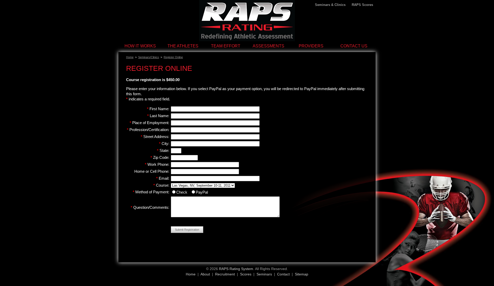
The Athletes (182, 46)
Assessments (268, 46)
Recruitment (225, 274)
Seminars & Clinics (330, 5)
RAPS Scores (362, 5)
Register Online (173, 57)
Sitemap (301, 274)
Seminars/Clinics (148, 57)
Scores (245, 274)
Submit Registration (187, 229)
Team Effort (225, 46)
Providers (311, 46)
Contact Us (353, 46)
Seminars (264, 274)
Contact (283, 274)
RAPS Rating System (236, 269)
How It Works (140, 46)
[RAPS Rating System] (247, 40)
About (205, 274)
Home (130, 57)
